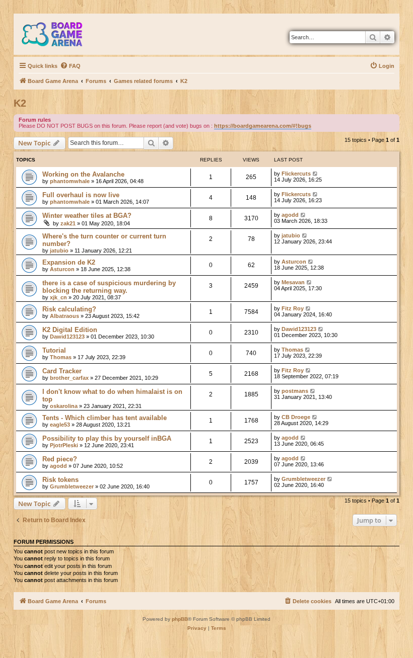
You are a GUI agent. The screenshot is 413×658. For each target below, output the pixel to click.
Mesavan (293, 282)
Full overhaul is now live (80, 195)
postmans (295, 391)
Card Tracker (62, 371)
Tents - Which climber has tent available (104, 418)
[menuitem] (70, 66)
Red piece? (59, 459)
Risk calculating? (69, 309)
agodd (290, 215)
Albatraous (64, 316)
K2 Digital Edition (69, 330)
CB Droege (296, 417)
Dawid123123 (67, 337)
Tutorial (54, 350)
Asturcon (62, 269)
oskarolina (64, 406)
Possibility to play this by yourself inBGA (106, 438)
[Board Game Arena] (59, 34)
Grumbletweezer (72, 486)
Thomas (61, 357)
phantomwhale (70, 181)
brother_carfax (69, 378)
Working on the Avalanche (83, 174)
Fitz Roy (293, 308)
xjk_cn (58, 297)
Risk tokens (60, 479)
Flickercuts (296, 174)
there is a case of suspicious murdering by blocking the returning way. (109, 286)
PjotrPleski (64, 445)
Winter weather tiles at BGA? (86, 215)
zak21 (68, 223)
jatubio (59, 251)
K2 (20, 103)
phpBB (180, 619)
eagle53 (60, 425)
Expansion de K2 (68, 262)
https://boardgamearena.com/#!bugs (262, 126)
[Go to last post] (315, 174)
